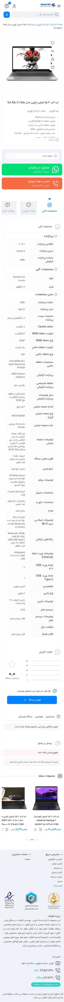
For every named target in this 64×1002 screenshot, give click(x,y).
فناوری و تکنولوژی (55, 859)
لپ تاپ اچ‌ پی (42, 24)
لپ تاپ (53, 24)
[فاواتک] (48, 5)
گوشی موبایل (57, 863)
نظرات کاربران (28, 211)
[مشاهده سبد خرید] (7, 6)
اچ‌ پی (52, 111)
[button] (38, 839)
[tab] (50, 208)
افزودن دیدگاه (34, 700)
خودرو (60, 881)
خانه (60, 24)
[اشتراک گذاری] (52, 59)
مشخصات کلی (49, 211)
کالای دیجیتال (56, 872)
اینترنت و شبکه (56, 877)
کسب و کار (58, 886)
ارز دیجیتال (58, 868)
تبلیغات (27, 859)
